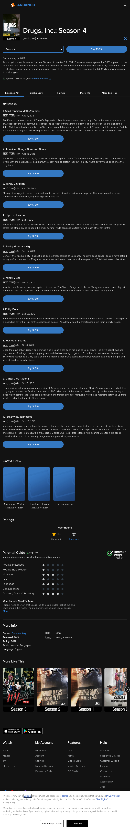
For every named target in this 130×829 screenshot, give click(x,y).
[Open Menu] (5, 5)
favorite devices (39, 78)
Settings (39, 760)
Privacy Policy (113, 796)
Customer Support (109, 760)
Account (39, 755)
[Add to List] (125, 38)
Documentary (19, 633)
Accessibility (106, 781)
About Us (105, 750)
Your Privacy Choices (52, 823)
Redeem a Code (43, 771)
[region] (65, 810)
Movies (6, 755)
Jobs (102, 786)
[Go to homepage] (23, 5)
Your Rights (101, 799)
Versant (27, 796)
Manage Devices (44, 766)
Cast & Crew (36, 93)
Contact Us (106, 771)
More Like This (109, 93)
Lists (70, 750)
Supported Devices (110, 755)
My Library (40, 750)
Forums (104, 766)
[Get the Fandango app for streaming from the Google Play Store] (32, 731)
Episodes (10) (12, 93)
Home (6, 750)
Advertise (105, 776)
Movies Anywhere (77, 766)
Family (71, 755)
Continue (77, 823)
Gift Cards (73, 771)
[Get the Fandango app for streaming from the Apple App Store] (12, 731)
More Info (85, 93)
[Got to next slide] (127, 690)
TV (4, 760)
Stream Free (9, 766)
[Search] (125, 5)
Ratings (61, 93)
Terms (65, 796)
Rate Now (74, 539)
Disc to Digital (75, 760)
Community (57, 539)
